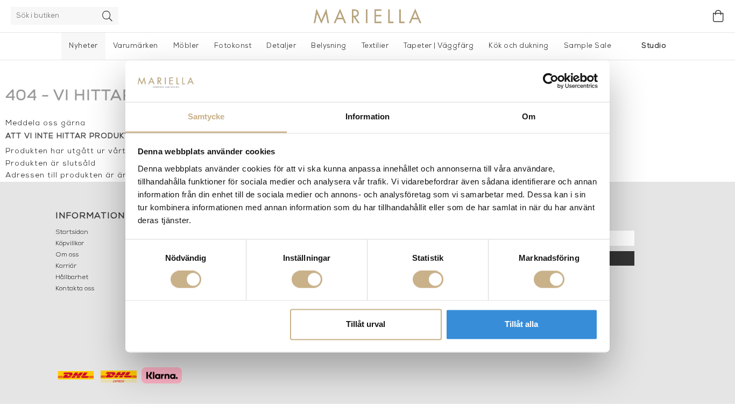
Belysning (329, 45)
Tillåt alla (521, 324)
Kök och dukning (519, 45)
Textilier (375, 45)
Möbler (186, 45)
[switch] (307, 279)
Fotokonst (233, 45)
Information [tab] (367, 116)
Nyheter (83, 45)
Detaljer (281, 45)
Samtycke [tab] (206, 116)
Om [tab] (528, 116)
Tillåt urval (365, 324)
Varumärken (135, 45)
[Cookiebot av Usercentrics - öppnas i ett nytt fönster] (551, 81)
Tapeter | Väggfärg (438, 45)
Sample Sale (588, 45)
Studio (653, 45)
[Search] (107, 16)
